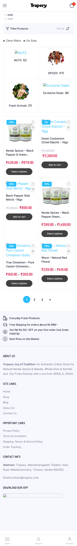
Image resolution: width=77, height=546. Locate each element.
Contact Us (10, 413)
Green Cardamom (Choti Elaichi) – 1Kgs (54, 140)
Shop (6, 397)
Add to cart (55, 164)
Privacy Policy (11, 430)
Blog (5, 402)
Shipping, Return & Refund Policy (23, 441)
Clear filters (13, 40)
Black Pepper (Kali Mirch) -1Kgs (18, 197)
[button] (33, 127)
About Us (8, 407)
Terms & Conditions (14, 436)
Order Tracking (12, 446)
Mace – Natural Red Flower (54, 259)
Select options (19, 171)
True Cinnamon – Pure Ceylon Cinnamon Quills (20, 264)
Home (10, 14)
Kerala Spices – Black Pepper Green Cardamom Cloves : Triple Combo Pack (55, 214)
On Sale (31, 40)
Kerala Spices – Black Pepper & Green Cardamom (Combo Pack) (20, 152)
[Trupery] (38, 6)
